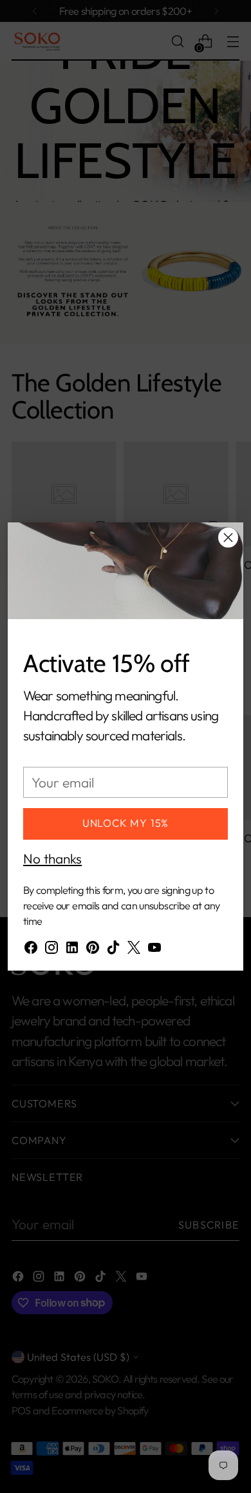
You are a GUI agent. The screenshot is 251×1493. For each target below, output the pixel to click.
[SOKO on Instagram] (51, 950)
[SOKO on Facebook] (31, 950)
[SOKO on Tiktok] (113, 950)
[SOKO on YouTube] (154, 950)
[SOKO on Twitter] (134, 950)
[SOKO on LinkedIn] (72, 950)
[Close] (228, 538)
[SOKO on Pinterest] (92, 950)
